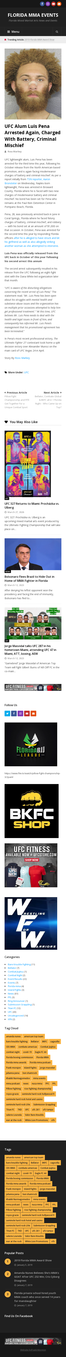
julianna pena (12, 1072)
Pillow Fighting (13, 1088)
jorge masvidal (47, 1067)
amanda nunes (13, 1036)
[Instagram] (48, 4)
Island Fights (14, 989)
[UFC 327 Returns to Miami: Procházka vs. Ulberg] (33, 464)
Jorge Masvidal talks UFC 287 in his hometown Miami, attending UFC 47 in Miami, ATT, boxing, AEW (30, 650)
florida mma (14, 986)
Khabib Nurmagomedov (18, 1078)
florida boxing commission (19, 1057)
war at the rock (14, 1120)
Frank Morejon (38, 1349)
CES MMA (10, 1046)
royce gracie (12, 1093)
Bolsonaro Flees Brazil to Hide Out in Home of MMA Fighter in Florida (29, 578)
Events (11, 982)
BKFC (44, 1041)
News (7, 571)
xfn (53, 1120)
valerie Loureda (14, 1114)
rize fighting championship (37, 1088)
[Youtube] (53, 4)
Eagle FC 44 (40, 1052)
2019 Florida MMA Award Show (39, 39)
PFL (9, 997)
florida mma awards (16, 1062)
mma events (39, 1078)
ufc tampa (48, 1109)
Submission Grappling (20, 1004)
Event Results (15, 979)
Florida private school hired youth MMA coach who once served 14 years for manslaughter (37, 1297)
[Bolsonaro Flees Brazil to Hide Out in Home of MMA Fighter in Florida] (33, 554)
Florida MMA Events (33, 15)
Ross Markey (15, 151)
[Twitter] (7, 713)
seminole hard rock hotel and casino (24, 1099)
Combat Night (15, 975)
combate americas (27, 1046)
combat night (13, 1052)
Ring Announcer (16, 1001)
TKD (20, 1109)
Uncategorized (16, 1015)
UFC (26, 372)
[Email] (59, 4)
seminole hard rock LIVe (18, 1104)
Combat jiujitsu (47, 1046)
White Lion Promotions (36, 1120)
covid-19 (27, 1052)
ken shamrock (30, 1072)
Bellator (12, 967)
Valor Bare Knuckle (34, 1114)
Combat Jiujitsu (16, 971)
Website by (25, 1349)
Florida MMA (42, 1057)
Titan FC (12, 1008)
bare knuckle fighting (17, 1041)
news (26, 1083)
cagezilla (54, 1041)
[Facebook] (42, 4)
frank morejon (13, 1067)
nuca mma (37, 1083)
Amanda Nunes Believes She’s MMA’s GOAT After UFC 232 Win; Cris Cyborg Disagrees (36, 1276)
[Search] (57, 31)
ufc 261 (36, 1109)
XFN (10, 1019)
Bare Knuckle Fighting (19, 964)
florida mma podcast (40, 1062)
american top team (33, 1036)
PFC (47, 1083)
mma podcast (13, 1083)
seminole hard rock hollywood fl (38, 1093)
